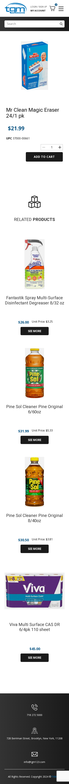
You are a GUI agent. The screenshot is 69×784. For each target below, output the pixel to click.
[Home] (15, 8)
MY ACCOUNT (38, 10)
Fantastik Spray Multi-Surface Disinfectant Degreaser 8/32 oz (34, 300)
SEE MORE (34, 331)
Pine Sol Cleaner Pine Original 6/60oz (34, 409)
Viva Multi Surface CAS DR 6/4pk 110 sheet (34, 627)
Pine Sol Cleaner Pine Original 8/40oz (34, 518)
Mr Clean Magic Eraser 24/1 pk (32, 113)
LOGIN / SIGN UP (38, 6)
